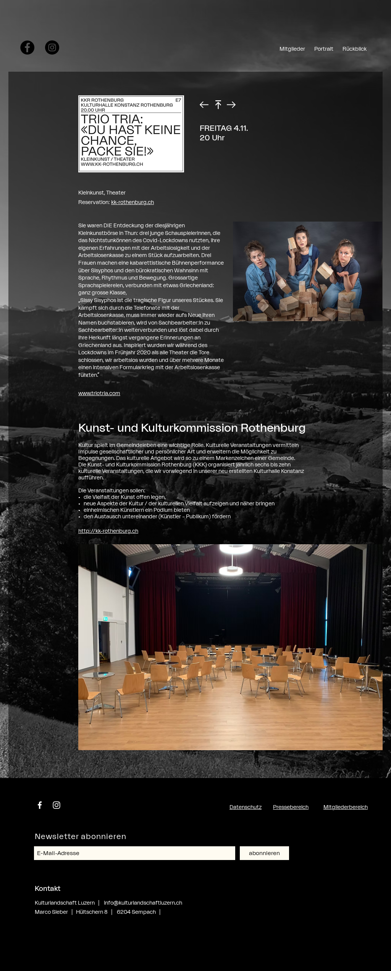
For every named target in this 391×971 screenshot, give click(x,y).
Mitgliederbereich (345, 807)
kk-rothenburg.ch (132, 202)
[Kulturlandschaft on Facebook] (27, 47)
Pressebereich (291, 807)
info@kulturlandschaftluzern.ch (143, 902)
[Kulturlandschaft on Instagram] (52, 47)
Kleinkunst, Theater (102, 192)
